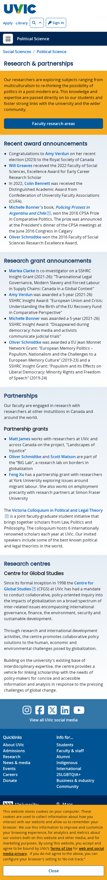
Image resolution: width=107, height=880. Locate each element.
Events (9, 768)
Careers (10, 774)
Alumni (63, 756)
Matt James (19, 438)
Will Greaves (20, 165)
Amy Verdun (57, 153)
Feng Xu (16, 474)
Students (64, 744)
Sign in (58, 22)
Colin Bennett (37, 183)
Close (54, 871)
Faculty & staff (70, 750)
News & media (16, 762)
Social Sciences (17, 51)
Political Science (33, 38)
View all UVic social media (54, 720)
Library (22, 23)
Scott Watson (63, 456)
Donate (10, 780)
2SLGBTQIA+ (68, 774)
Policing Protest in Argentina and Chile (49, 210)
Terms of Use (61, 848)
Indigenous (67, 762)
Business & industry (75, 780)
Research (11, 756)
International (68, 768)
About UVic (13, 744)
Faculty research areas (53, 123)
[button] (37, 23)
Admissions (14, 750)
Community (67, 786)
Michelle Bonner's (26, 207)
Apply (8, 23)
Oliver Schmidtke (25, 237)
